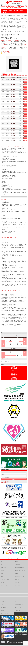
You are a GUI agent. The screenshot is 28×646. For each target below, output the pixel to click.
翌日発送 (17, 40)
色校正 (16, 588)
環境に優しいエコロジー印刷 (19, 576)
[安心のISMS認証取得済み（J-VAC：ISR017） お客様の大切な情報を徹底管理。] (14, 516)
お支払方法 (2, 570)
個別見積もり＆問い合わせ (19, 567)
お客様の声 (2, 576)
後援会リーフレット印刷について (20, 601)
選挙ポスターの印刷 (4, 604)
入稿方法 (16, 573)
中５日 (2, 40)
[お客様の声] (14, 544)
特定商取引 (2, 610)
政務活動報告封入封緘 (17, 46)
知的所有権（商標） (18, 607)
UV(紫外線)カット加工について (20, 598)
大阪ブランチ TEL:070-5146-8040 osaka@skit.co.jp (14, 371)
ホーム (2, 561)
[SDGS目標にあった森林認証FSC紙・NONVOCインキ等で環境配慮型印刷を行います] (14, 533)
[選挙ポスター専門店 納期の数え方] (14, 454)
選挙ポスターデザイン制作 (5, 588)
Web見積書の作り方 (18, 564)
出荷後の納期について (18, 582)
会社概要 (16, 561)
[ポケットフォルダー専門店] (21, 619)
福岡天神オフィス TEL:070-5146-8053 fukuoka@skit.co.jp (14, 374)
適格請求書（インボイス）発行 (20, 570)
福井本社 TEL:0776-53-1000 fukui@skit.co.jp (14, 378)
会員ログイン (3, 564)
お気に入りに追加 (6, 52)
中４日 (6, 40)
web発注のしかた (3, 567)
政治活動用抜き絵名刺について (20, 604)
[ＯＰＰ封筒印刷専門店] (7, 631)
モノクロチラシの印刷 (7, 46)
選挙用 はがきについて (4, 601)
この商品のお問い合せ (6, 51)
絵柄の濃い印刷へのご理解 (5, 598)
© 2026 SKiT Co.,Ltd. (16, 642)
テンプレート (3, 44)
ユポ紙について (3, 591)
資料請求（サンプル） (4, 585)
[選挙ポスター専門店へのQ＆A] (14, 468)
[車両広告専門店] (21, 631)
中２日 (13, 40)
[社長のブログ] (7, 637)
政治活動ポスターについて (19, 594)
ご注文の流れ (17, 579)
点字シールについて (4, 594)
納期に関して (3, 582)
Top (27, 645)
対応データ (2, 573)
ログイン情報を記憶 (5, 477)
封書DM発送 (3, 47)
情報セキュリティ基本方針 (5, 613)
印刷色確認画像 (17, 585)
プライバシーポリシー (18, 610)
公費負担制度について (4, 607)
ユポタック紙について (18, 591)
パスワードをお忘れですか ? (6, 481)
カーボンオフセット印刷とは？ (6, 579)
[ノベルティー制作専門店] (21, 625)
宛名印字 (24, 46)
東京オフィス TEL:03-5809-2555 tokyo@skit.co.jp (14, 367)
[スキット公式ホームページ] (7, 619)
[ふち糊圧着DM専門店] (7, 625)
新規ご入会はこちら (4, 482)
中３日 (9, 40)
